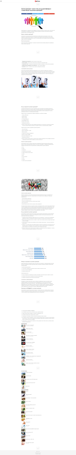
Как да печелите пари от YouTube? (30, 342)
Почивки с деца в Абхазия (29, 372)
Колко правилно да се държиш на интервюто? (31, 335)
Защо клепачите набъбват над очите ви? (31, 404)
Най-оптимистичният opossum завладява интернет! (32, 428)
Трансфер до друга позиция (29, 328)
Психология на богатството (29, 359)
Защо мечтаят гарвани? (29, 394)
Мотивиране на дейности (29, 345)
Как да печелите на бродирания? (30, 325)
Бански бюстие (27, 386)
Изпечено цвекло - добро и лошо (30, 439)
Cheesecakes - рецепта (29, 418)
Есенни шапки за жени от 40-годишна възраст (31, 379)
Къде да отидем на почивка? (29, 352)
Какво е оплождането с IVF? (29, 432)
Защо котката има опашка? (29, 411)
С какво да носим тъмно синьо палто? (30, 382)
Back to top (38, 451)
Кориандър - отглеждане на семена (30, 408)
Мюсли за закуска (28, 435)
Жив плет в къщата (28, 401)
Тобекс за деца (27, 425)
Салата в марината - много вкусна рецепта (31, 397)
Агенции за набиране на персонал (30, 349)
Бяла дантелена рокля (28, 375)
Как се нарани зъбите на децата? (30, 442)
